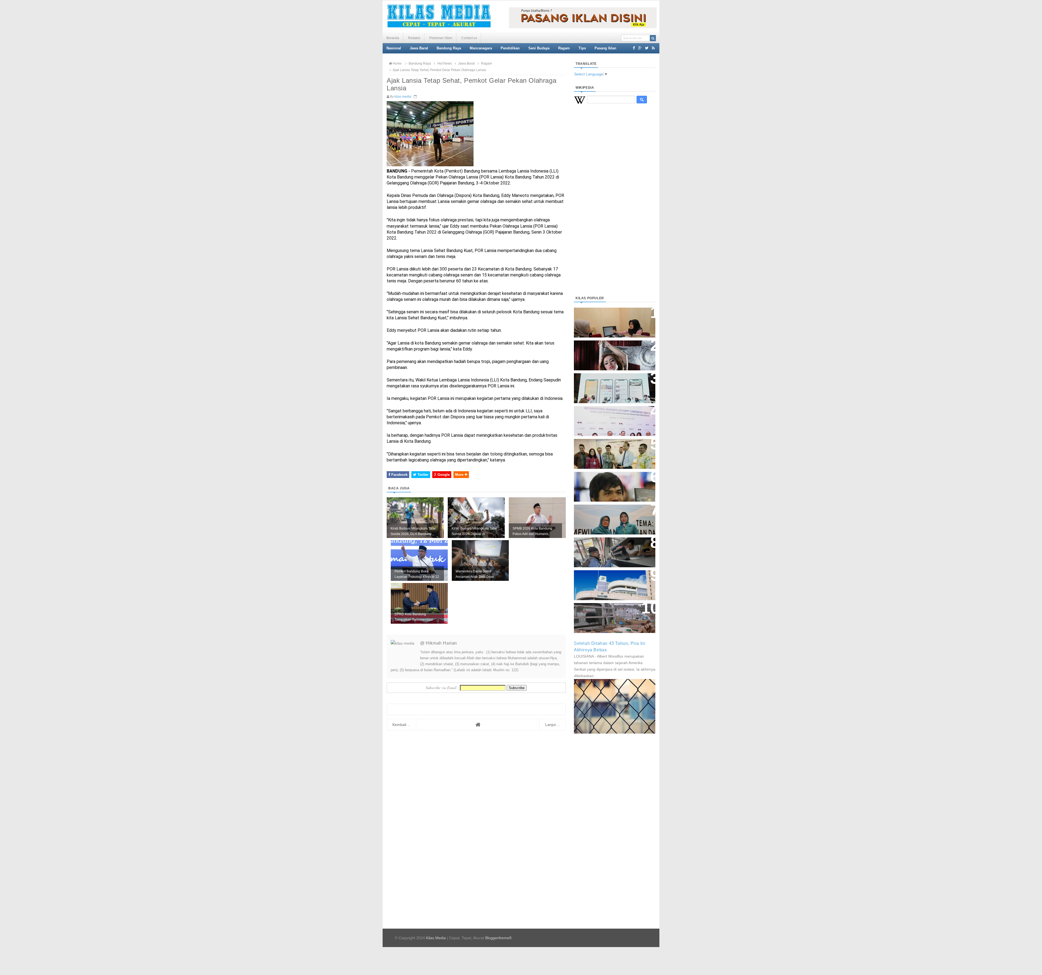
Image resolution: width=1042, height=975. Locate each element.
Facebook (399, 475)
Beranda (392, 38)
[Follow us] (647, 48)
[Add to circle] (640, 48)
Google (443, 475)
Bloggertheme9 (498, 938)
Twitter (422, 475)
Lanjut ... (552, 724)
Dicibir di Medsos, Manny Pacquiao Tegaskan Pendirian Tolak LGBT (609, 484)
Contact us (469, 38)
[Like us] (634, 48)
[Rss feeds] (653, 48)
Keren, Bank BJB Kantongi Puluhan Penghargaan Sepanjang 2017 (613, 418)
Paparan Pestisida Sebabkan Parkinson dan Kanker (608, 612)
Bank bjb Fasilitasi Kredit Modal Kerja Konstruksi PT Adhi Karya (612, 448)
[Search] (653, 38)
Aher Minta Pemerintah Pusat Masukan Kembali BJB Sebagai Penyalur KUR (611, 582)
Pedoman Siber (440, 38)
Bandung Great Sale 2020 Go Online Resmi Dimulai (609, 382)
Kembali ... (401, 724)
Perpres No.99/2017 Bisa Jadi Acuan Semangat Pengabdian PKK (609, 517)
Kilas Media (436, 938)
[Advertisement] (614, 206)
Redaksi (414, 38)
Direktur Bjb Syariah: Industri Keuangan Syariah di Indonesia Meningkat (611, 320)
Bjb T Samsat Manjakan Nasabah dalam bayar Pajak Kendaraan (613, 546)
